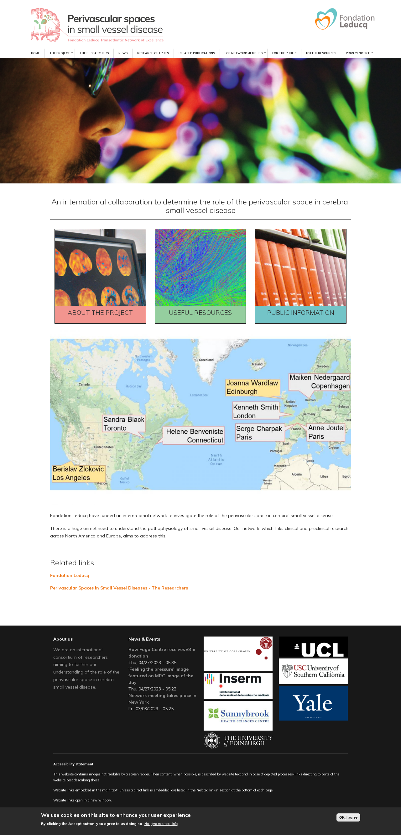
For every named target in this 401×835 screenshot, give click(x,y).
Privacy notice (355, 53)
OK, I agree (348, 817)
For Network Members (241, 53)
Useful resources (321, 53)
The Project (57, 53)
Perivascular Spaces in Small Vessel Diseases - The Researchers (119, 588)
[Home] (84, 25)
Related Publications (197, 53)
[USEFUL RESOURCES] (203, 322)
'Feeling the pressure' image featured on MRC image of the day (160, 675)
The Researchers (94, 53)
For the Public (284, 53)
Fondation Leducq (69, 575)
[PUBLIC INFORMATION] (303, 322)
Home (35, 53)
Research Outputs (153, 53)
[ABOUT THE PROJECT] (103, 322)
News (123, 53)
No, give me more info (161, 823)
